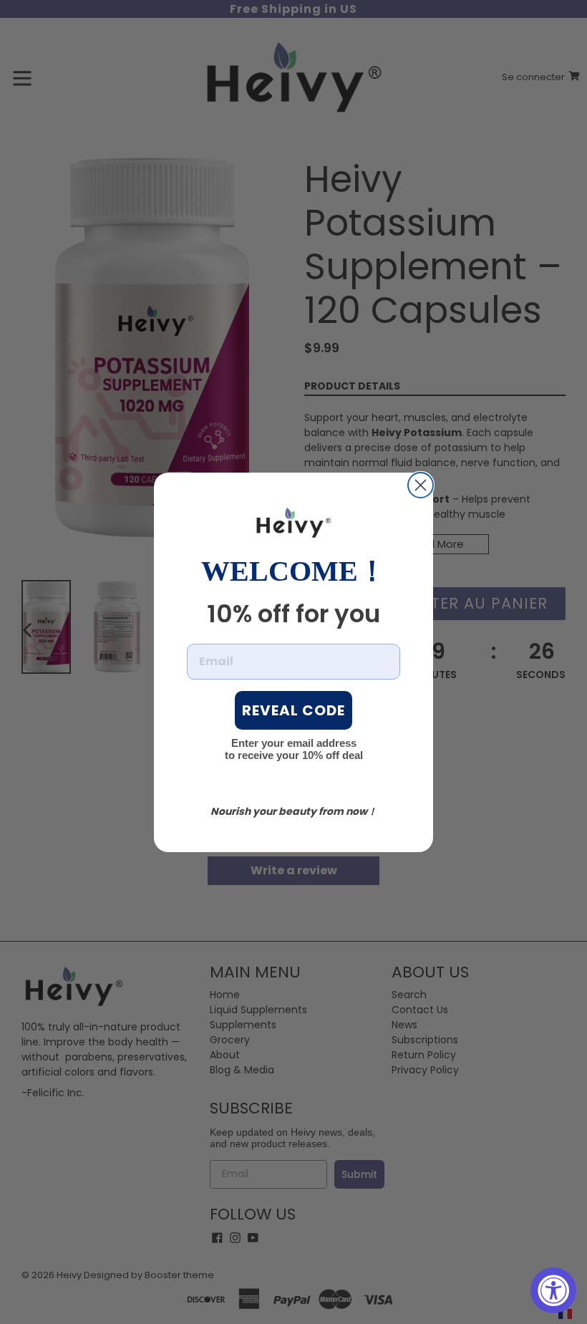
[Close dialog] (420, 485)
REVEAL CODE (293, 710)
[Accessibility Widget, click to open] (553, 1290)
